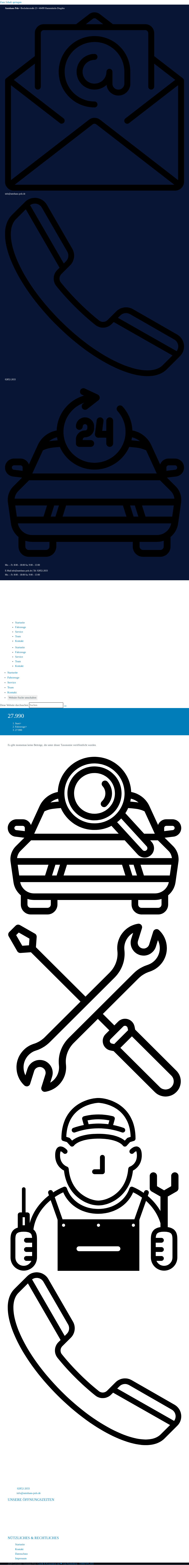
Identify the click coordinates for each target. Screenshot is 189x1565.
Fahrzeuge (20, 627)
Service (19, 631)
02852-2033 (10, 379)
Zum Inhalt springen (10, 2)
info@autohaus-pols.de (15, 193)
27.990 (18, 730)
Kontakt (19, 641)
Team (18, 636)
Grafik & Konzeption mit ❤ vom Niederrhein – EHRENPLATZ (66, 1563)
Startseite (20, 622)
